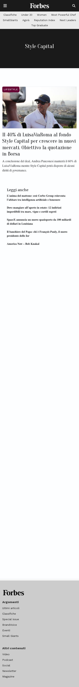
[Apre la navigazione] (5, 6)
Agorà (25, 20)
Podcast (7, 659)
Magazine (8, 676)
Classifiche (10, 14)
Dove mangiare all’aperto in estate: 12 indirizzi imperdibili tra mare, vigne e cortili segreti (34, 210)
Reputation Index (44, 20)
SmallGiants (10, 20)
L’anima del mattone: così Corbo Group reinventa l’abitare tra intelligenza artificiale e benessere (36, 198)
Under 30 (26, 14)
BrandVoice (9, 624)
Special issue (10, 619)
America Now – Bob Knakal (23, 244)
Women (42, 14)
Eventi (6, 630)
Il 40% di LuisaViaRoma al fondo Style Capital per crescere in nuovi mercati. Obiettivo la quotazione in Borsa (39, 144)
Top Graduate (39, 25)
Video (6, 654)
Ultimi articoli (10, 608)
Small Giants (10, 635)
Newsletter (9, 670)
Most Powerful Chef (63, 14)
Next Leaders (68, 20)
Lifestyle (11, 89)
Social (6, 665)
